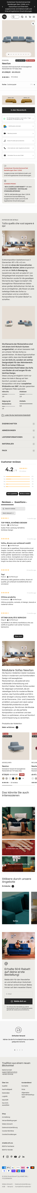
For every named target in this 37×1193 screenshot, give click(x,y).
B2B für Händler (7, 1150)
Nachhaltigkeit (7, 1089)
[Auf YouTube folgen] (15, 1156)
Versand (10, 1187)
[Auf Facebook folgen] (3, 1156)
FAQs (23, 1089)
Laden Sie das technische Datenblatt (17, 415)
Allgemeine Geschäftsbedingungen (28, 1095)
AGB (3, 1187)
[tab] (21, 502)
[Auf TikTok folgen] (19, 1156)
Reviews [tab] (7, 502)
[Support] (22, 17)
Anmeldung (6, 1117)
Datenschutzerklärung (10, 1128)
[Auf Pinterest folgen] (11, 1156)
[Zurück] (2, 6)
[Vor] (34, 6)
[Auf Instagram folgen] (7, 1156)
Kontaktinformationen (23, 1187)
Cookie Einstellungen (9, 1134)
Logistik (5, 1096)
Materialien (6, 1093)
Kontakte (25, 1086)
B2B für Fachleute (8, 1146)
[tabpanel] (18, 573)
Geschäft (5, 1100)
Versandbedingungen (9, 1121)
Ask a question (12, 494)
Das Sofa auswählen (5, 1104)
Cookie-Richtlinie (8, 1131)
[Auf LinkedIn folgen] (23, 1156)
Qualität (4, 1086)
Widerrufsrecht (7, 1124)
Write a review (25, 494)
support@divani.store (9, 1072)
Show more (18, 636)
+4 (23, 778)
